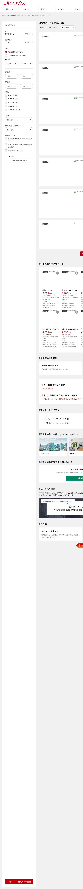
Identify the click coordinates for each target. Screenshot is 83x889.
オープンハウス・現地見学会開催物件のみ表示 (20, 146)
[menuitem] (12, 9)
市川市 (45, 388)
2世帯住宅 (46, 399)
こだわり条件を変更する (19, 160)
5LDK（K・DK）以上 (15, 110)
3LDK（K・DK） (13, 102)
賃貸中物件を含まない (15, 150)
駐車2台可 (75, 399)
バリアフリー (54, 399)
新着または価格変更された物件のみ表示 (20, 140)
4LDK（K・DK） (13, 106)
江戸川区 (50, 388)
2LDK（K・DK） (13, 99)
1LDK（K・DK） (13, 95)
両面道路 (62, 399)
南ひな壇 (69, 399)
